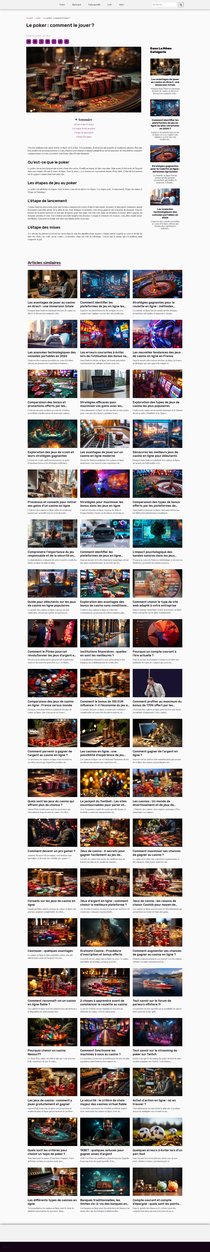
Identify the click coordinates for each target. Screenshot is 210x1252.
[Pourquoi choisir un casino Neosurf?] (52, 1032)
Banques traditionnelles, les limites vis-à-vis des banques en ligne (103, 1203)
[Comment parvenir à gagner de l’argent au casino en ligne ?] (52, 732)
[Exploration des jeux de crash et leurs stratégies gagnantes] (52, 433)
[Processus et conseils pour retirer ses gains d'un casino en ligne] (52, 483)
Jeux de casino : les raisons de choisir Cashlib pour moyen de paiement (154, 904)
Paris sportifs (94, 4)
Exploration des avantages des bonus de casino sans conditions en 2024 (103, 605)
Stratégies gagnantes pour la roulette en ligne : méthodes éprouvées (165, 169)
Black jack (76, 4)
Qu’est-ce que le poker (84, 124)
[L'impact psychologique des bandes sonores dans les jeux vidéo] (157, 533)
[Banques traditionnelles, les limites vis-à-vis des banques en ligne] (105, 1181)
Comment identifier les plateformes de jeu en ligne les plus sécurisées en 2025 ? (165, 124)
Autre (121, 4)
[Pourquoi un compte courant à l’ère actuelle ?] (157, 633)
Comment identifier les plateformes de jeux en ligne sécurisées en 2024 (100, 555)
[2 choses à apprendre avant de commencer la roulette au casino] (105, 982)
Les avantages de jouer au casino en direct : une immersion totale (165, 82)
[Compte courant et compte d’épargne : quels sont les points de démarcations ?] (157, 1181)
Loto (110, 4)
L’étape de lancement (83, 132)
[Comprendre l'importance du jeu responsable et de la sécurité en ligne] (52, 533)
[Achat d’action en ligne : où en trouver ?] (157, 1081)
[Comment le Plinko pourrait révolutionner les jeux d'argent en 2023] (52, 633)
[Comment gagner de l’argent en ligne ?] (157, 732)
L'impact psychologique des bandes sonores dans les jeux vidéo (154, 555)
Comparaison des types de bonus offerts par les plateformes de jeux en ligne (156, 505)
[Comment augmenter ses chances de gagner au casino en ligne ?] (157, 932)
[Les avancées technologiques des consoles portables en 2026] (165, 196)
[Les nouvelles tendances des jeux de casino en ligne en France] (157, 333)
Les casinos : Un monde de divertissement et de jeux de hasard (153, 805)
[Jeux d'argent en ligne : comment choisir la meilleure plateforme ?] (105, 882)
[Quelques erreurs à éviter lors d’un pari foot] (157, 1131)
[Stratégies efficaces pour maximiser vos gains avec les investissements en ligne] (105, 383)
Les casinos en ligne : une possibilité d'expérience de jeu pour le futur (102, 755)
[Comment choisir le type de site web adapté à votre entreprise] (157, 583)
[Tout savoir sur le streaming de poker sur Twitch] (157, 1032)
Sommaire (85, 119)
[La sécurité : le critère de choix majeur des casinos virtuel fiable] (105, 1081)
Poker (62, 4)
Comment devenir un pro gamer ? (51, 851)
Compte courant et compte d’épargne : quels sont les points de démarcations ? (156, 1203)
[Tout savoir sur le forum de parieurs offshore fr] (157, 982)
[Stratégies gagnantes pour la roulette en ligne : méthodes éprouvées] (165, 153)
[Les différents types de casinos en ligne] (52, 1181)
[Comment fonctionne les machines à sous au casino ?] (105, 1032)
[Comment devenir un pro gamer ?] (52, 832)
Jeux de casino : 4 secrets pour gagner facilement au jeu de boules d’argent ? (102, 854)
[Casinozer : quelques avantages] (52, 932)
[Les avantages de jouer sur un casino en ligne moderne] (105, 433)
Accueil (29, 18)
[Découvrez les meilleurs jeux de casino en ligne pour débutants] (157, 433)
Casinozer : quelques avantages (50, 951)
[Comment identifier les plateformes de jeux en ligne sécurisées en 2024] (105, 533)
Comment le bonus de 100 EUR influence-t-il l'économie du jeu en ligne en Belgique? (105, 705)
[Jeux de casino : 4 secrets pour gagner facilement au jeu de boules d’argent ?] (105, 832)
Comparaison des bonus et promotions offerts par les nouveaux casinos (47, 406)
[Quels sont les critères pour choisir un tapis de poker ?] (52, 1131)
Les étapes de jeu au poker (83, 128)
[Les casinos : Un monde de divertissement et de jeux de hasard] (157, 782)
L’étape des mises (83, 136)
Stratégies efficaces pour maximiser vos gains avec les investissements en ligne (101, 406)
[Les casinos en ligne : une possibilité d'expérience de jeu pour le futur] (105, 732)
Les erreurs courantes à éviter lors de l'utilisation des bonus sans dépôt (105, 356)
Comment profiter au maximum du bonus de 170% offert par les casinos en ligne (157, 705)
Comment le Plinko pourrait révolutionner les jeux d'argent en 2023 (52, 655)
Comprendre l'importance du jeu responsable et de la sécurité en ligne (51, 555)
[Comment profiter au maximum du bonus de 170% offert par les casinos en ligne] (157, 683)
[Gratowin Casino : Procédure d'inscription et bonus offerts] (105, 932)
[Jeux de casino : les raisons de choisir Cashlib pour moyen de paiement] (157, 882)
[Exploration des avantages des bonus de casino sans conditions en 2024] (105, 583)
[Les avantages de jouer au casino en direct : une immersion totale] (165, 67)
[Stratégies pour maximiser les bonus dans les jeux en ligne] (105, 483)
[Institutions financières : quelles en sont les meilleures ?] (105, 633)
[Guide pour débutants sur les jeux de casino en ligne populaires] (52, 583)
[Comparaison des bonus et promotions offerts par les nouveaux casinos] (52, 383)
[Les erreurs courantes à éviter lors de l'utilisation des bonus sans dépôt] (105, 333)
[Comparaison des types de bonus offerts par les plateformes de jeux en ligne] (157, 483)
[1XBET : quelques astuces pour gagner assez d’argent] (105, 1131)
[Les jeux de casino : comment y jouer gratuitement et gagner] (52, 1081)
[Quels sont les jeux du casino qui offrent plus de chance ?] (52, 782)
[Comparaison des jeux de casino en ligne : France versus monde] (52, 683)
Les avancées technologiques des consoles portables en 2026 (165, 213)
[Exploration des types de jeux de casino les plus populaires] (157, 383)
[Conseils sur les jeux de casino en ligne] (52, 882)
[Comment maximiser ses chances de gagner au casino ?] (157, 832)
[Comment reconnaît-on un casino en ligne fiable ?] (52, 982)
